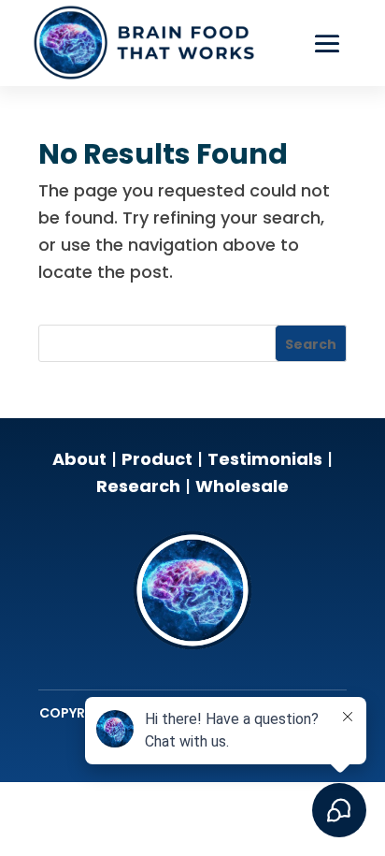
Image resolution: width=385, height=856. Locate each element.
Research (138, 486)
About (79, 459)
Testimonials (264, 459)
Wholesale (242, 486)
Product (156, 459)
